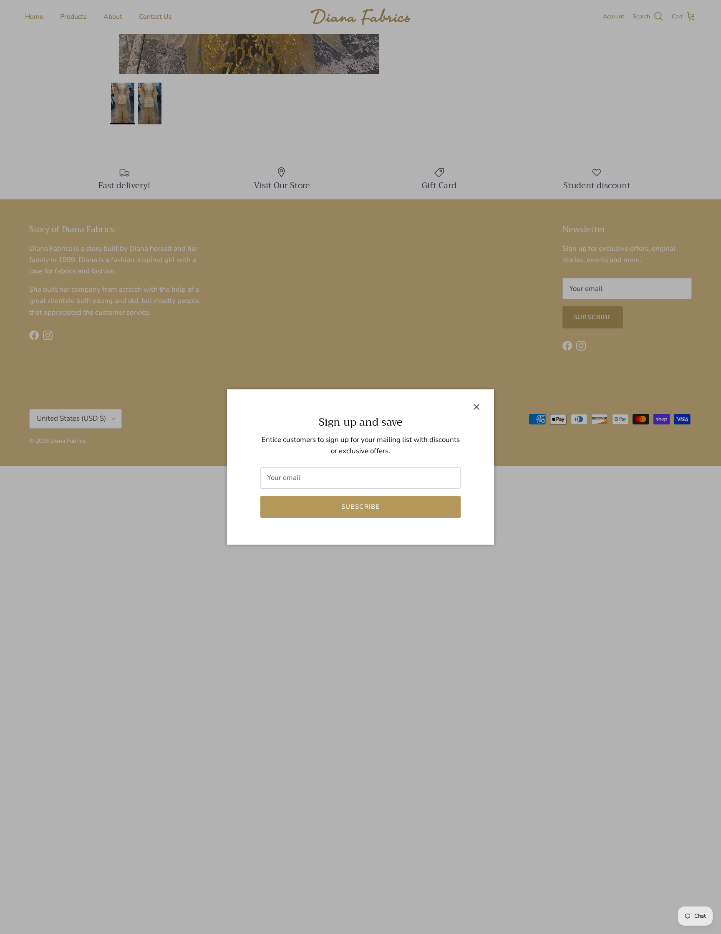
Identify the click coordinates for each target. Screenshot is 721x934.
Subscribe (360, 506)
